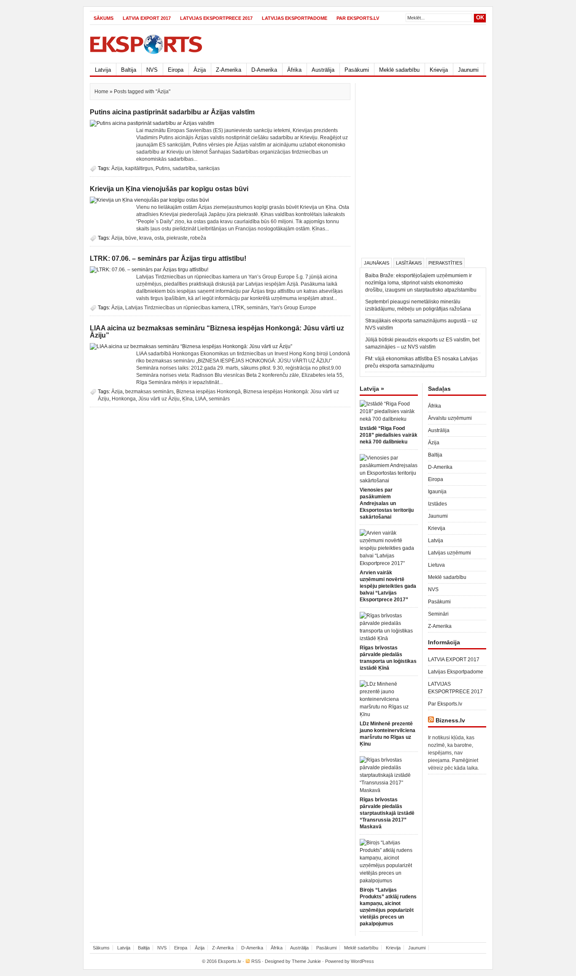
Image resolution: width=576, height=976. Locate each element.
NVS (152, 70)
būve (131, 238)
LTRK (237, 308)
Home (101, 92)
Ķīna (187, 399)
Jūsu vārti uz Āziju (159, 399)
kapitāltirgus (139, 168)
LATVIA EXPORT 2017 (147, 18)
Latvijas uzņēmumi (449, 553)
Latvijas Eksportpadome (294, 18)
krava (145, 238)
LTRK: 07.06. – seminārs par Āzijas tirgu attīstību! (168, 258)
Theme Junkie (306, 961)
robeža (198, 238)
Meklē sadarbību (399, 70)
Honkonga (124, 399)
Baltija (128, 70)
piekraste (177, 238)
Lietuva (436, 565)
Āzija (200, 70)
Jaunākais (376, 262)
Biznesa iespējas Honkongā (208, 392)
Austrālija (323, 70)
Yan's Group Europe (293, 308)
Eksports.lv (229, 961)
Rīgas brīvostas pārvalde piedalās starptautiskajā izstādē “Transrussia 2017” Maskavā (387, 813)
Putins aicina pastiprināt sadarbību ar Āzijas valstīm (172, 112)
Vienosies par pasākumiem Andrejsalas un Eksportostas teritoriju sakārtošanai (387, 503)
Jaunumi (468, 70)
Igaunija (437, 492)
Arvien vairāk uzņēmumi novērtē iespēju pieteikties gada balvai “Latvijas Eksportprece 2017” (388, 586)
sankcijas (209, 168)
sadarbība (184, 168)
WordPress (362, 961)
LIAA (200, 399)
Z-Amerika (228, 70)
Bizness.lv (450, 720)
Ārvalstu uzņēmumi (450, 418)
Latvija (103, 70)
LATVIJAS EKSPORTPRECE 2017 (216, 18)
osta (159, 238)
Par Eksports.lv (357, 18)
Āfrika (294, 70)
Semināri (438, 614)
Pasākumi (357, 70)
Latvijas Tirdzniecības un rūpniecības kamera (177, 308)
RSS (256, 961)
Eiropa (175, 70)
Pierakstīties (445, 262)
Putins (163, 168)
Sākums (103, 18)
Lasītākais (409, 262)
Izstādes (437, 504)
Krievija (439, 70)
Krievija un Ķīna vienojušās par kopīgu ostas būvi (169, 188)
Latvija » (372, 388)
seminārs (257, 308)
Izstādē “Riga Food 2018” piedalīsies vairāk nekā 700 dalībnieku (388, 435)
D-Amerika (264, 70)
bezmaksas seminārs (149, 392)
